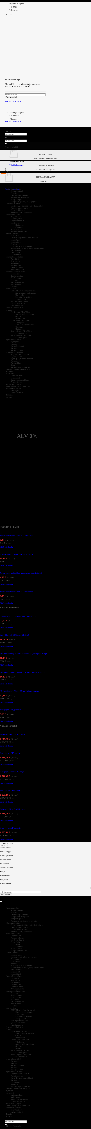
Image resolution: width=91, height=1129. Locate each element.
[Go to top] (1, 901)
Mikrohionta (15, 263)
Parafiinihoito (16, 278)
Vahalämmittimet (17, 306)
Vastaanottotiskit (17, 393)
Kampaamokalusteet (13, 189)
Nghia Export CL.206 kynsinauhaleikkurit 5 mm (18, 616)
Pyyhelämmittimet (17, 270)
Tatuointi (9, 395)
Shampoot (19, 227)
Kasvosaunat (15, 261)
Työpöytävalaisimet (18, 382)
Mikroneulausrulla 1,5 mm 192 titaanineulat (16, 536)
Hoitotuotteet (20, 318)
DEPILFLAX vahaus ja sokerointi (23, 291)
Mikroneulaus (16, 265)
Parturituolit (15, 193)
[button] (10, 14)
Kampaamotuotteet (13, 214)
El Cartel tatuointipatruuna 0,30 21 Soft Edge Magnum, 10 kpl (23, 654)
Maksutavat (4, 864)
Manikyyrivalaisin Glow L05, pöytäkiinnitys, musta (19, 691)
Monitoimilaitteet (17, 267)
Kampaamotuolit (17, 191)
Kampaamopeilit (17, 200)
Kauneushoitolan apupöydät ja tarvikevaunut (27, 248)
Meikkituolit (15, 253)
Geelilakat (19, 316)
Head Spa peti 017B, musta (10, 828)
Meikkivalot (15, 378)
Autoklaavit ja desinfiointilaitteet (18, 386)
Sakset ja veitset (17, 229)
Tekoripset (14, 274)
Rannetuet (14, 365)
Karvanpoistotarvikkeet (19, 301)
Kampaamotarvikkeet (19, 231)
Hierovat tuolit (16, 236)
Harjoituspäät (16, 216)
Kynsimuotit (15, 361)
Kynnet (8, 310)
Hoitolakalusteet (12, 233)
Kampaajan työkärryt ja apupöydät (23, 202)
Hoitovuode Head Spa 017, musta (12, 809)
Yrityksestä (4, 880)
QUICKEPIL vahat (18, 304)
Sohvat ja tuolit (16, 391)
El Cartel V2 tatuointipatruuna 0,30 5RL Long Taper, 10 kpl (22, 672)
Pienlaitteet (15, 259)
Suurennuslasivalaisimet (20, 380)
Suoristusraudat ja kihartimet (21, 212)
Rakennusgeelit (21, 333)
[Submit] (6, 137)
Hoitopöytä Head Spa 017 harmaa (12, 734)
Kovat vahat (20, 295)
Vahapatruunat (20, 299)
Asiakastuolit (15, 244)
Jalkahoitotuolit (16, 250)
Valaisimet (10, 374)
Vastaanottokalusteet (13, 388)
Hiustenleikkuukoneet (19, 210)
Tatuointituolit (16, 255)
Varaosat (14, 344)
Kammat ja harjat (17, 219)
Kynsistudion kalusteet (14, 308)
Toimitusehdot (5, 860)
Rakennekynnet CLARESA (21, 331)
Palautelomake (5, 848)
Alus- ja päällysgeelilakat (24, 314)
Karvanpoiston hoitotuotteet (25, 293)
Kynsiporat (15, 342)
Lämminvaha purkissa (23, 297)
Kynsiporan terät (17, 350)
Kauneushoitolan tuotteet (15, 272)
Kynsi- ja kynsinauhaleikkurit (22, 359)
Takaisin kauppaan (16, 165)
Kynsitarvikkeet (17, 357)
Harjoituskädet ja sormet (20, 354)
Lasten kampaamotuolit (19, 195)
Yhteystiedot (4, 876)
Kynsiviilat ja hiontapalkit (20, 367)
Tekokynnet (19, 323)
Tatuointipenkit (16, 240)
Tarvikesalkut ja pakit (14, 384)
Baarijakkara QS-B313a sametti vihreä (14, 635)
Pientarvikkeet (16, 284)
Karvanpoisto (11, 289)
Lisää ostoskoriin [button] (6, 547)
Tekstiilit (14, 287)
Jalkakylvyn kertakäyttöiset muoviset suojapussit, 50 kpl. (21, 573)
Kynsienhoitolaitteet (13, 340)
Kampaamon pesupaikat (20, 197)
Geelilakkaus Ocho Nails (20, 321)
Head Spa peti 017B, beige (10, 790)
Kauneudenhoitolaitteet (14, 257)
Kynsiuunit (15, 348)
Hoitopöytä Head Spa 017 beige (12, 772)
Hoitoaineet (19, 225)
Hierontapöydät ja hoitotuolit (21, 246)
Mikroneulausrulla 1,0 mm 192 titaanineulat (16, 592)
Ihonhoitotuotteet (17, 276)
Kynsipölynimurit (17, 346)
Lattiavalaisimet (16, 376)
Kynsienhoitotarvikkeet (14, 352)
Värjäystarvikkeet (17, 221)
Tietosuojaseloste (6, 856)
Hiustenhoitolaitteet (13, 204)
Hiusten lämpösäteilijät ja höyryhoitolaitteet (27, 206)
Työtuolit (9, 371)
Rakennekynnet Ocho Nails (21, 335)
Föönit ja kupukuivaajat (19, 208)
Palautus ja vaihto (6, 868)
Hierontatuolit (16, 242)
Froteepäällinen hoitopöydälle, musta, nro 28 (16, 554)
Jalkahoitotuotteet (17, 282)
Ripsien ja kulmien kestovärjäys (18, 369)
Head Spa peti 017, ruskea (10, 753)
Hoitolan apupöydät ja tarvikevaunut (24, 238)
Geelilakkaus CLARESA (20, 312)
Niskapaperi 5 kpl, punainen (10, 710)
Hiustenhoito (15, 223)
